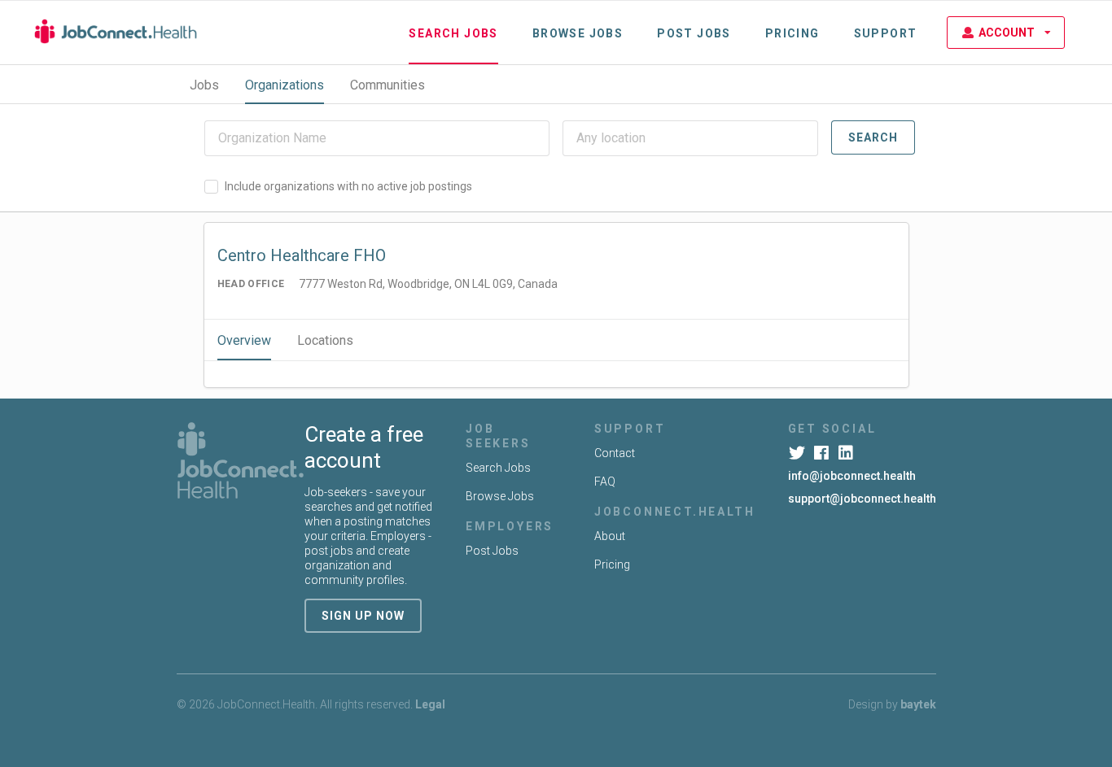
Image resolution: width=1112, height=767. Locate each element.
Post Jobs (694, 33)
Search (873, 137)
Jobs (204, 85)
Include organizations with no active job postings (348, 186)
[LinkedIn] (848, 453)
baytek (918, 704)
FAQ (604, 481)
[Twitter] (799, 453)
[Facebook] (823, 453)
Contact (614, 453)
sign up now (363, 615)
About (609, 536)
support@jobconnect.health (862, 498)
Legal (430, 704)
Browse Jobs (577, 33)
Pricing (792, 33)
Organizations (284, 85)
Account (1006, 32)
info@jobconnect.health (852, 475)
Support (885, 33)
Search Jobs (453, 33)
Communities (387, 85)
